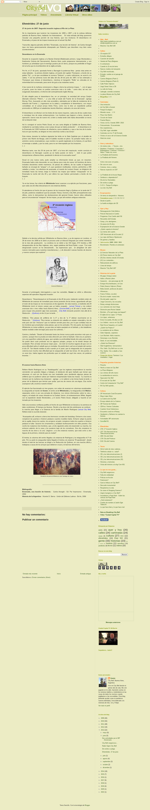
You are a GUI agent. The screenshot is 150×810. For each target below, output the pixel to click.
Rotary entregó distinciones (109, 304)
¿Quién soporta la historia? (109, 229)
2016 (103, 777)
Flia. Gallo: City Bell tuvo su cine (111, 348)
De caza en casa (106, 164)
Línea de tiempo (105, 265)
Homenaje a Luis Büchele (109, 338)
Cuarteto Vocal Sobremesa (109, 409)
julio (104, 756)
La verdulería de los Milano (109, 330)
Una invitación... (105, 104)
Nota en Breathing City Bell (110, 512)
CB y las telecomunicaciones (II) (111, 457)
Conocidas (119, 149)
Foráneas (111, 149)
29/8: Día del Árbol (106, 436)
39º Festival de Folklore (108, 404)
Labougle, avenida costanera (110, 92)
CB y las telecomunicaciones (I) (111, 454)
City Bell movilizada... (107, 71)
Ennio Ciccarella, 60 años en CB (111, 320)
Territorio (116, 355)
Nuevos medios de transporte (110, 69)
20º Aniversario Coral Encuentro (111, 393)
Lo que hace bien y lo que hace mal (112, 507)
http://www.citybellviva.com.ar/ (110, 41)
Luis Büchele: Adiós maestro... (110, 335)
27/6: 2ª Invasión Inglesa (108, 429)
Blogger (87, 805)
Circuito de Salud (106, 117)
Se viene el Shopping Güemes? (111, 490)
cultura (110, 535)
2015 (103, 774)
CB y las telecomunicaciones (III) (111, 459)
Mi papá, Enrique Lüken (108, 276)
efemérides (103, 538)
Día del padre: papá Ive (108, 299)
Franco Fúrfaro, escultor (108, 294)
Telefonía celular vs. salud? (109, 452)
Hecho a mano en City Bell (109, 368)
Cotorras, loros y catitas (108, 167)
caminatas (117, 532)
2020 (103, 789)
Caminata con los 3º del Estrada (111, 133)
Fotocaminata (105, 125)
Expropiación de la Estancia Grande (112, 227)
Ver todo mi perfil (104, 706)
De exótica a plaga (106, 183)
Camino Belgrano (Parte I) (109, 79)
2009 (111, 242)
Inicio (59, 574)
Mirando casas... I (106, 112)
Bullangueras (104, 150)
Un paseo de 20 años (107, 224)
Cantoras (114, 150)
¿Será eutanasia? (106, 500)
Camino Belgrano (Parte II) (109, 81)
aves (100, 530)
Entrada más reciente (30, 574)
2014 (103, 771)
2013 (103, 730)
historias (115, 540)
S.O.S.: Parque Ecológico (109, 185)
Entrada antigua (85, 574)
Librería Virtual (71, 15)
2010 (122, 123)
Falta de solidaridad (107, 475)
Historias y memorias (107, 462)
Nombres (103, 149)
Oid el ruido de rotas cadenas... (111, 449)
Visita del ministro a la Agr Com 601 (112, 464)
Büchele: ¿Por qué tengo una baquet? (113, 312)
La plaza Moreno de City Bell (110, 94)
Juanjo (112, 678)
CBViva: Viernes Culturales (109, 406)
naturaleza (120, 543)
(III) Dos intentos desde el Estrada (112, 258)
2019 (103, 786)
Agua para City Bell (106, 378)
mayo (105, 732)
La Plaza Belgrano (106, 370)
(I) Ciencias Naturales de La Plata (111, 252)
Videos (44, 15)
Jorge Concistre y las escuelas (110, 302)
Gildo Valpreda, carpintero (109, 333)
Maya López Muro (106, 396)
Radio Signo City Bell (109, 746)
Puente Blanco (105, 120)
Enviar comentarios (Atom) (41, 577)
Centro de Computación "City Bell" (112, 383)
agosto (105, 758)
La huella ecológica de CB (109, 203)
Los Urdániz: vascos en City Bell (111, 322)
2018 (103, 783)
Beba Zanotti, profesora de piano (111, 289)
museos (109, 543)
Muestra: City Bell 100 (107, 46)
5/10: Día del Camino (107, 441)
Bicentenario (104, 245)
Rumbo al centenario (117, 245)
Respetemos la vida (107, 488)
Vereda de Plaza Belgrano (109, 61)
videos (119, 546)
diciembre (106, 767)
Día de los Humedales (107, 180)
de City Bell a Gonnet (107, 107)
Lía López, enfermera (107, 317)
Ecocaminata (115, 125)
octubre (105, 764)
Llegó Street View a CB (108, 86)
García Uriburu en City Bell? (109, 483)
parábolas (101, 546)
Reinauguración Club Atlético (110, 211)
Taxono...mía (117, 146)
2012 (103, 727)
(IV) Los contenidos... (107, 260)
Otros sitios (87, 15)
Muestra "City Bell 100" (108, 268)
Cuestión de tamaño (107, 59)
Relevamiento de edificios (109, 263)
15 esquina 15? (105, 53)
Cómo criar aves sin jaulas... (110, 162)
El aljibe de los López (107, 315)
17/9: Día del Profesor (107, 438)
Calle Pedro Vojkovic (107, 84)
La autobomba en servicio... (109, 375)
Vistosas (121, 150)
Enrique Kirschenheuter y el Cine (111, 284)
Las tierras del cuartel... (108, 232)
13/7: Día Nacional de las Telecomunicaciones (108, 432)
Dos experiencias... (106, 128)
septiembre (107, 761)
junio (104, 735)
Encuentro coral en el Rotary (110, 412)
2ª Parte (119, 315)
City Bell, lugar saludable (108, 130)
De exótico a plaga (108, 749)
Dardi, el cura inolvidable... (109, 341)
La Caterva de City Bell (108, 399)
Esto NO (118, 538)
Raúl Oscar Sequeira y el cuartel (111, 325)
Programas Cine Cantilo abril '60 (111, 216)
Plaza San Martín (106, 115)
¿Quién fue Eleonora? (107, 343)
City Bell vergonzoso (107, 472)
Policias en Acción (106, 477)
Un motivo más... (106, 146)
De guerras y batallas (107, 240)
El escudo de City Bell (107, 380)
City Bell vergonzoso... (110, 743)
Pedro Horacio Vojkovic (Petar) (110, 286)
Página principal (29, 15)
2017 (103, 780)
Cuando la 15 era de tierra (109, 66)
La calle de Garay (106, 89)
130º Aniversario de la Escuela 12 (111, 234)
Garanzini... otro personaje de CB (111, 281)
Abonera (121, 195)
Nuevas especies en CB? (109, 170)
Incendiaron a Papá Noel (108, 495)
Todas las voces (111, 152)
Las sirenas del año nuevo (109, 373)
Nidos (102, 152)
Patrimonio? (104, 480)
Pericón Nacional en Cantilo (109, 214)
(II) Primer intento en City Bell (110, 255)
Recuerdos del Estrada (108, 219)
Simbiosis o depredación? (109, 177)
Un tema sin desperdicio (108, 195)
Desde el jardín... (106, 201)
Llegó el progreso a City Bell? (110, 493)
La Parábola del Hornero (108, 157)
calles (101, 532)
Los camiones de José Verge (110, 307)
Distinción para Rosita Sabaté (110, 309)
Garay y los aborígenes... (109, 221)
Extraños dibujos (106, 56)
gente (101, 540)
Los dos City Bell (106, 188)
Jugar (110, 357)
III (118, 198)
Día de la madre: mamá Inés (110, 296)
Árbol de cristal (105, 138)
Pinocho (103, 365)
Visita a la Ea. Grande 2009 (109, 123)
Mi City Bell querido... (107, 386)
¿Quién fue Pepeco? (107, 328)
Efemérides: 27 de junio (110, 752)
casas (100, 536)
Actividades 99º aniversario (109, 419)
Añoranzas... (104, 291)
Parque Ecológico (106, 110)
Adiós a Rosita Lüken (107, 278)
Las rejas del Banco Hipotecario (111, 237)
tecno (110, 546)
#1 (108, 421)
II (114, 112)
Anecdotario (56, 15)
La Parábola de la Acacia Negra (111, 175)
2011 (120, 242)
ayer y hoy (115, 529)
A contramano (105, 64)
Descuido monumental (107, 485)
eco (122, 536)
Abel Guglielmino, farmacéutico (111, 346)
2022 (103, 792)
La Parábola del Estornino (109, 155)
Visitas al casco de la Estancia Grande (113, 136)
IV (121, 198)
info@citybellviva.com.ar (108, 43)
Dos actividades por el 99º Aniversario (111, 739)
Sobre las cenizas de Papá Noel (112, 496)
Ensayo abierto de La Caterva (110, 401)
